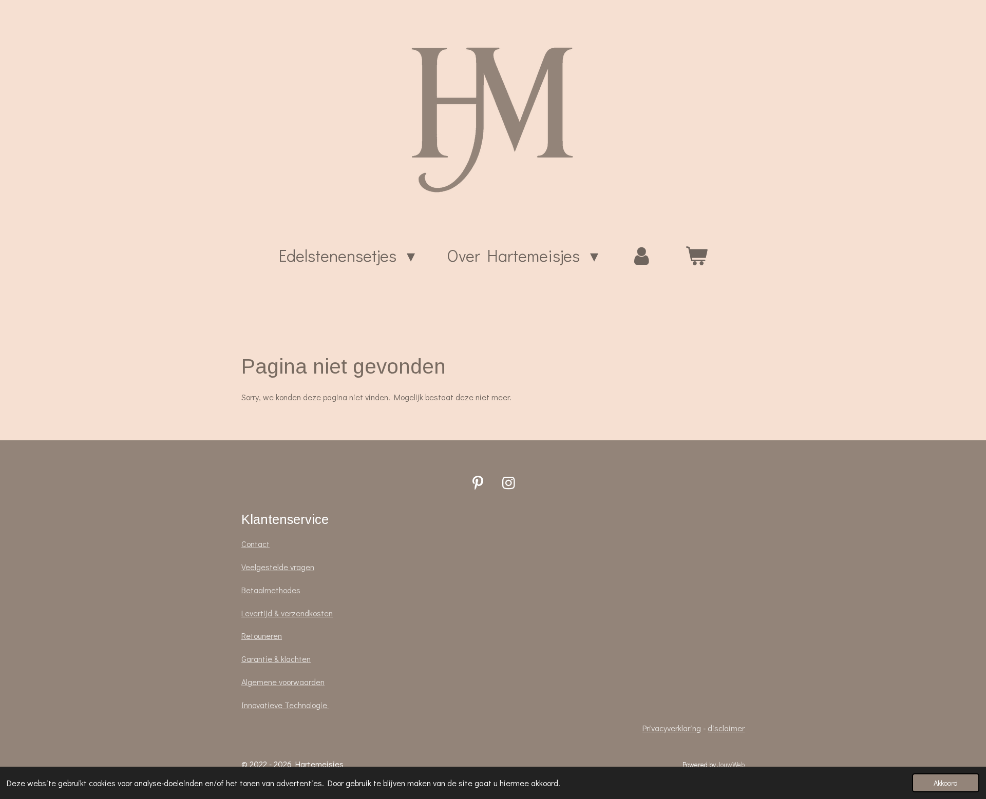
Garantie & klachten (276, 658)
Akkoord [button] (946, 783)
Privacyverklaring (671, 728)
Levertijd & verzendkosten (287, 613)
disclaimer (726, 728)
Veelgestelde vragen (277, 566)
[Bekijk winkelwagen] (696, 256)
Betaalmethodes (270, 589)
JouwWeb (731, 764)
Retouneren (261, 635)
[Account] (642, 256)
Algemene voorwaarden (283, 681)
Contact (255, 543)
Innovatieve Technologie (285, 704)
